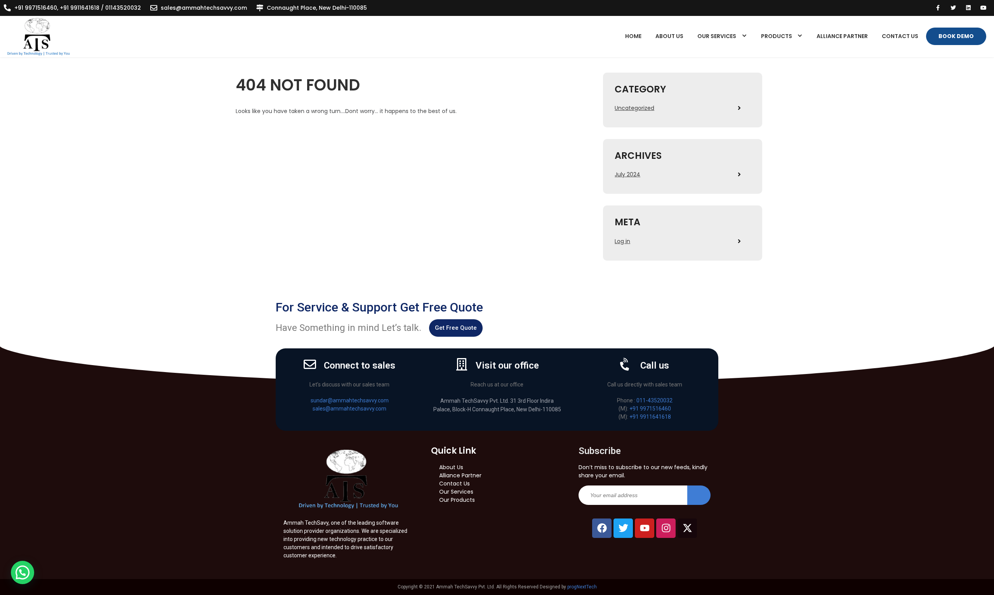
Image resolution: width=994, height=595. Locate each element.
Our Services (716, 36)
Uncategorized (634, 108)
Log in (622, 241)
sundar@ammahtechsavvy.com (350, 400)
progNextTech (582, 587)
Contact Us (900, 36)
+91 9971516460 (650, 408)
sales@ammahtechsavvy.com (204, 8)
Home (633, 36)
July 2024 (627, 174)
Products (776, 36)
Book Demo (956, 36)
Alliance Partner (842, 36)
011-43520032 (654, 400)
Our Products (457, 500)
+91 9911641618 (650, 417)
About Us (669, 36)
